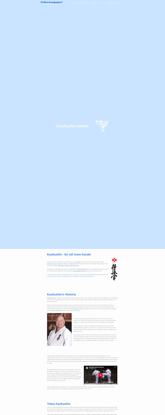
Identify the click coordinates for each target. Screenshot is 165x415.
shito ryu (72, 263)
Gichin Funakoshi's (57, 310)
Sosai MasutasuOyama (79, 271)
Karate (79, 262)
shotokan (49, 263)
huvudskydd (61, 265)
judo (82, 308)
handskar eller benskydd (72, 265)
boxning (75, 308)
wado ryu (60, 263)
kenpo (65, 263)
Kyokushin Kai (51, 298)
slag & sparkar (82, 269)
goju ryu (55, 263)
